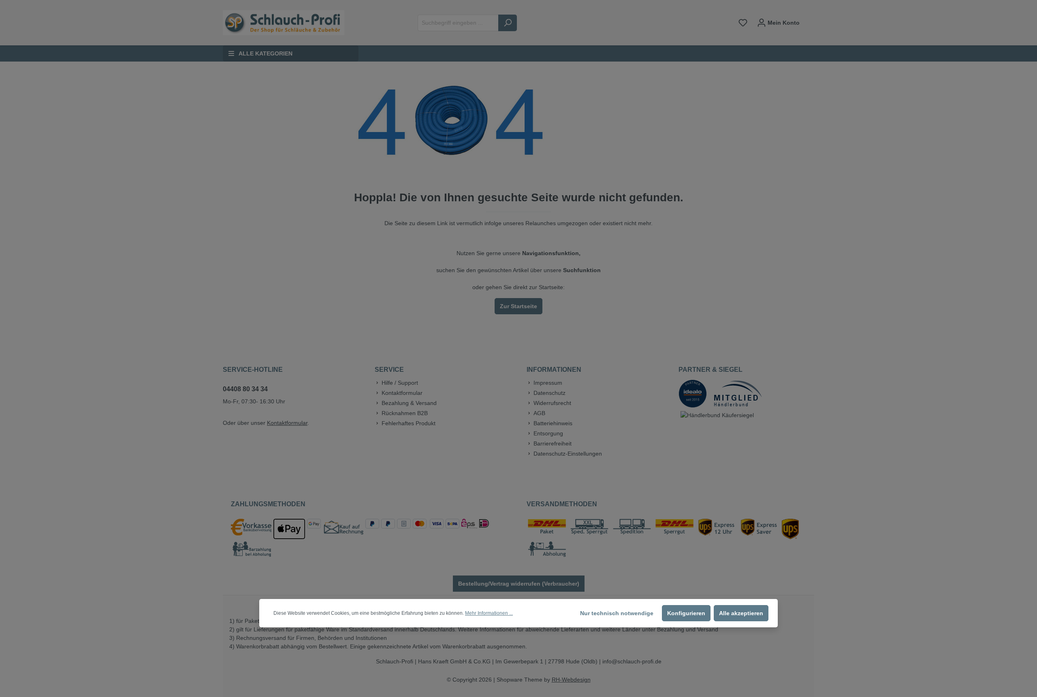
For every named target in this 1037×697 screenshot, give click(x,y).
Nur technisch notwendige (616, 613)
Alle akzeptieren (741, 613)
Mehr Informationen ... (489, 613)
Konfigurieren (686, 613)
